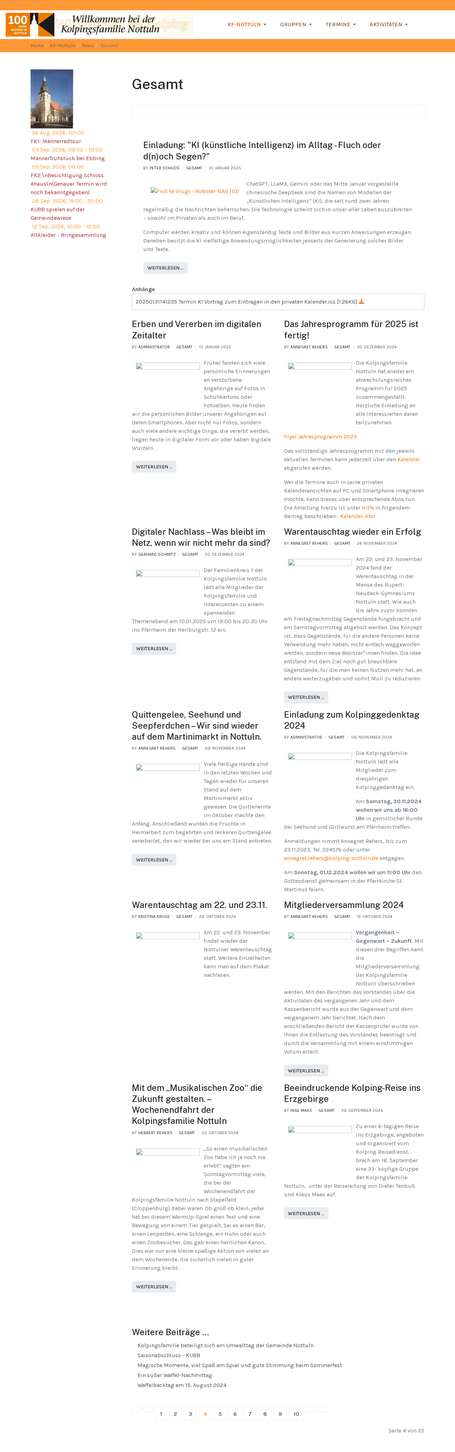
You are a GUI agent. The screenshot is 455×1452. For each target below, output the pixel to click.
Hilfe (368, 507)
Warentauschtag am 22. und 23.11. (199, 905)
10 (296, 1413)
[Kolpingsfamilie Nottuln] (100, 24)
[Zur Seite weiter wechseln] (311, 1409)
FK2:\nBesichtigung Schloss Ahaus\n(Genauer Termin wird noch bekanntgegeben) (69, 184)
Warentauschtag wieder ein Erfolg (352, 532)
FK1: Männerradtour (56, 141)
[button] (248, 24)
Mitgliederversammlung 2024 (344, 905)
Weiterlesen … (166, 268)
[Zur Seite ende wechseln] (322, 1409)
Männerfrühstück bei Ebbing (68, 158)
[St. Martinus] (52, 98)
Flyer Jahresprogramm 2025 (320, 436)
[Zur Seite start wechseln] (136, 1409)
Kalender (408, 459)
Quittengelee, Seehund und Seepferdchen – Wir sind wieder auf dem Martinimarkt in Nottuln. (197, 725)
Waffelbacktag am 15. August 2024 (181, 1385)
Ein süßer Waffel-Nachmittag (174, 1375)
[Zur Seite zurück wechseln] (148, 1409)
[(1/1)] (194, 191)
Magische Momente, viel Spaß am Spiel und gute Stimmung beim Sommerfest (239, 1365)
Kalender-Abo (357, 516)
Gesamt (194, 167)
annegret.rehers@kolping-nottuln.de (331, 858)
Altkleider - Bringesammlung (68, 235)
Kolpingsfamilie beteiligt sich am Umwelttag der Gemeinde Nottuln (225, 1345)
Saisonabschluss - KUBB (168, 1355)
